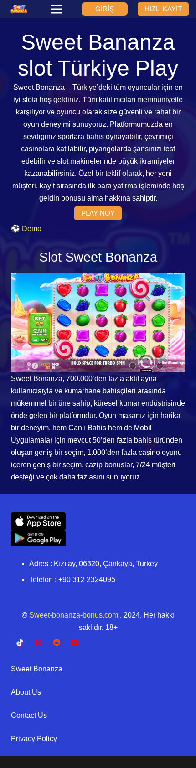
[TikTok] (20, 643)
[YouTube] (75, 643)
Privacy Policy (34, 738)
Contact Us (29, 715)
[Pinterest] (38, 643)
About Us (26, 692)
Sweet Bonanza (36, 669)
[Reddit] (56, 643)
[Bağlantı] (19, 9)
